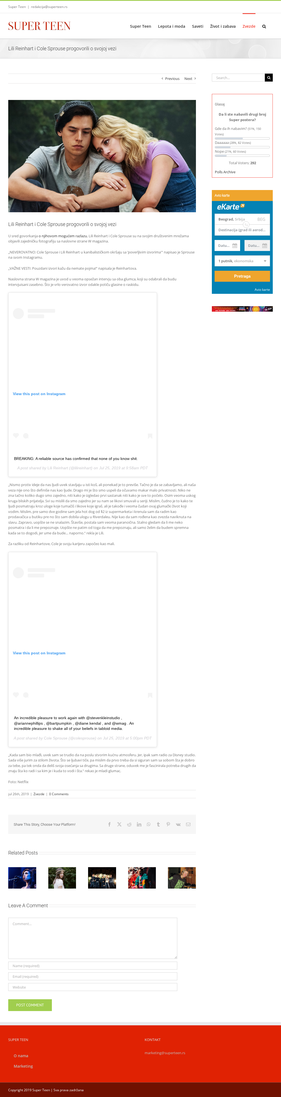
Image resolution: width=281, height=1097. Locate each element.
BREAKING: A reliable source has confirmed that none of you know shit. (76, 458)
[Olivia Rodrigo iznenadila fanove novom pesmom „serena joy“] (62, 878)
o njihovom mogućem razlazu (63, 235)
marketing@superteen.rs (165, 1052)
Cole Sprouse (56, 738)
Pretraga (242, 276)
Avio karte (262, 289)
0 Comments (59, 794)
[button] (264, 25)
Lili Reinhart (57, 468)
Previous (172, 78)
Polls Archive (225, 171)
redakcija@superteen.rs (49, 6)
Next (188, 78)
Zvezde (38, 794)
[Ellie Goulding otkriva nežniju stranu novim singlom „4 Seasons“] (182, 878)
